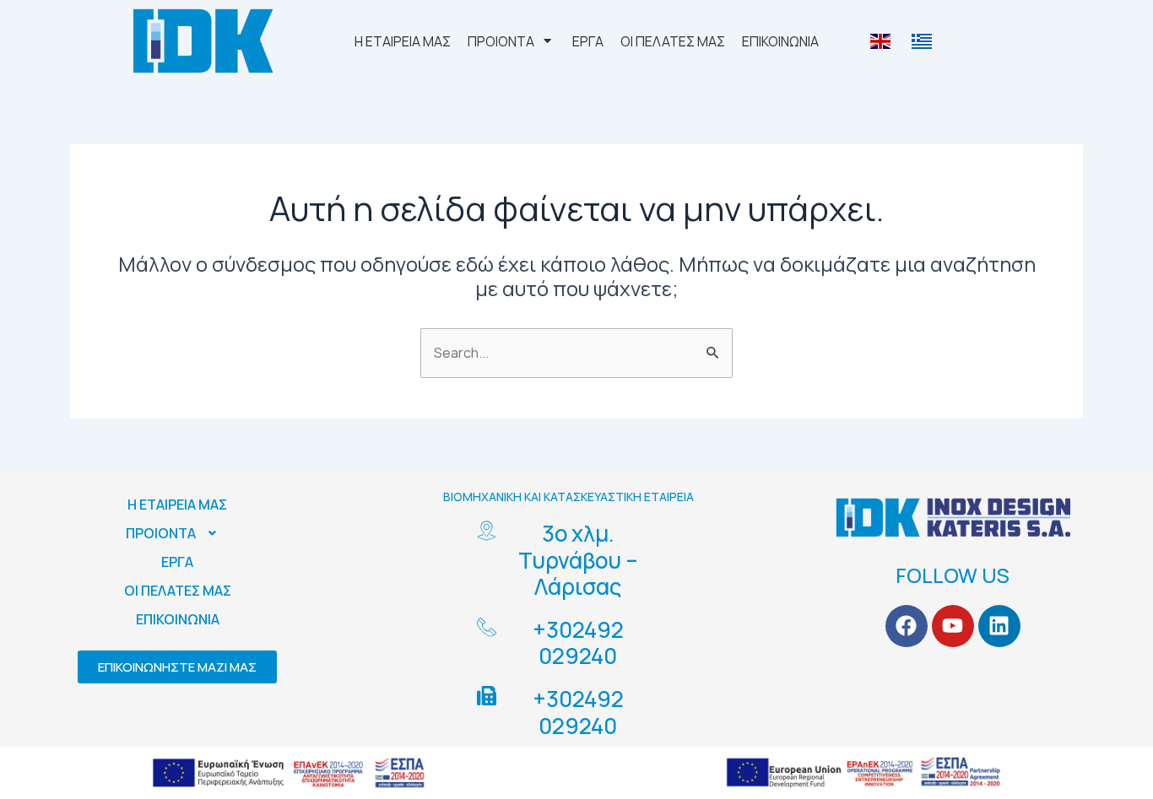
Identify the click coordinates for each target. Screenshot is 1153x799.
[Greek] (924, 41)
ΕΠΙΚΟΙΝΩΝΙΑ (177, 619)
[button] (177, 533)
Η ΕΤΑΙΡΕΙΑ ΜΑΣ (177, 504)
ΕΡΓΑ (177, 562)
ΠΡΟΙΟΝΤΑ (161, 533)
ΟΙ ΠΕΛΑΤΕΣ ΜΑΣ (177, 590)
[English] (882, 41)
